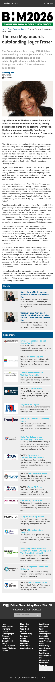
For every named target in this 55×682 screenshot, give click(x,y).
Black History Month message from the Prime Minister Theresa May (34, 294)
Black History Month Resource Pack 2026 (45, 648)
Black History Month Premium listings (45, 641)
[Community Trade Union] (11, 501)
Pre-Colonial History (25, 637)
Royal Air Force (35, 487)
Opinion (5, 631)
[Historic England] (11, 361)
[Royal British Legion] (11, 408)
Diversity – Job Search (7, 642)
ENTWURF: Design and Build (36, 678)
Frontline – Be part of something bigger (34, 419)
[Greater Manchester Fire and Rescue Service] (11, 341)
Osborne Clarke (35, 388)
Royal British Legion (29, 404)
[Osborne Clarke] (11, 391)
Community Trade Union (31, 500)
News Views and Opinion (17, 29)
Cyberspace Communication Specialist (32, 456)
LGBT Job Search (8, 645)
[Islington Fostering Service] (11, 517)
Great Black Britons (24, 630)
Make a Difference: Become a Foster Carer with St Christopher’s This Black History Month (35, 551)
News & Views (7, 626)
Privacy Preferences (46, 668)
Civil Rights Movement (24, 642)
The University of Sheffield (31, 531)
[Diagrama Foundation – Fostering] (11, 569)
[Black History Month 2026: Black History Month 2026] (27, 19)
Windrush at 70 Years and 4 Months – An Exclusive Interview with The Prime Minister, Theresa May (35, 316)
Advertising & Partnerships (44, 661)
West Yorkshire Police (37, 473)
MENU (46, 3)
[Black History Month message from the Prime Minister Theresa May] (11, 296)
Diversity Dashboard (6, 637)
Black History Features (25, 625)
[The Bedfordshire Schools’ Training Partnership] (11, 376)
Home (4, 29)
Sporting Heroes (26, 648)
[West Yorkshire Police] (11, 476)
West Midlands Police (37, 582)
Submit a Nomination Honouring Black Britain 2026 (45, 632)
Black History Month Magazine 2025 (45, 655)
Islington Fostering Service (32, 516)
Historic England (35, 356)
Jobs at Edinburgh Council (9, 649)
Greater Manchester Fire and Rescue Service (33, 342)
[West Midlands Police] (11, 585)
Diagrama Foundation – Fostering (35, 567)
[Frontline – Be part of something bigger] (11, 419)
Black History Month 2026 (44, 625)
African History (26, 633)
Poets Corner (25, 645)
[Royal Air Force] (11, 489)
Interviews (6, 629)
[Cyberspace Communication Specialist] (11, 457)
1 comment (8, 77)
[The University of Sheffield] (11, 532)
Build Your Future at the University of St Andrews (31, 438)
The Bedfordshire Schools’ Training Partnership (32, 373)
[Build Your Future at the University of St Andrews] (11, 439)
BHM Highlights (8, 633)
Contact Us (43, 665)
